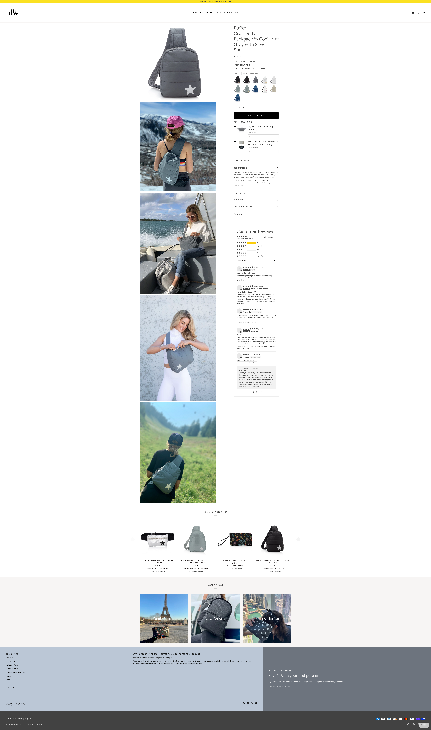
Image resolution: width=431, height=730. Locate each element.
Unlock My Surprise (237, 375)
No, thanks (237, 382)
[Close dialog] (257, 340)
